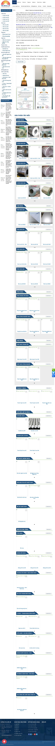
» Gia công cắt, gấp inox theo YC (6, 96)
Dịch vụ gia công (4, 71)
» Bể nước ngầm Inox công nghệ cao (6, 58)
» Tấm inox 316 (5, 28)
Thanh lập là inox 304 (34, 450)
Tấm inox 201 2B (24, 244)
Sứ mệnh (44, 6)
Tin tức (42, 742)
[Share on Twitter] (31, 734)
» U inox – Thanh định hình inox (6, 84)
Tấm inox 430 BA (37, 283)
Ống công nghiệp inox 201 (34, 332)
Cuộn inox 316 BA (38, 178)
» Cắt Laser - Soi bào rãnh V (6, 87)
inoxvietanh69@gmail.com (21, 49)
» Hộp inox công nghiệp (5, 42)
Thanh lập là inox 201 (21, 450)
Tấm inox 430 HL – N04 (50, 283)
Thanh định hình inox (34, 628)
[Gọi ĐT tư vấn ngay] (53, 370)
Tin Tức (14, 10)
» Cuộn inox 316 (5, 19)
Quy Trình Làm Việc (32, 724)
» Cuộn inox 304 (5, 15)
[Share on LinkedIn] (37, 734)
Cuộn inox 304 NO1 (49, 138)
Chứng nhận (49, 6)
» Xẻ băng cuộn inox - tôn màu (6, 93)
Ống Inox (29, 2)
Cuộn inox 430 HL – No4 (49, 197)
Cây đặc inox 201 (21, 430)
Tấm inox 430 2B (24, 283)
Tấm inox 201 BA (49, 244)
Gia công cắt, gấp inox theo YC (22, 710)
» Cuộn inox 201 (5, 17)
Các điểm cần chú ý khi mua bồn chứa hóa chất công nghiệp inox (8, 139)
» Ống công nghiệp (6, 36)
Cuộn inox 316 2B (50, 178)
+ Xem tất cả (48, 119)
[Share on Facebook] (29, 734)
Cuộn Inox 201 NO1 (25, 158)
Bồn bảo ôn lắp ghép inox (34, 498)
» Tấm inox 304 (5, 24)
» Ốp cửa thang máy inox (6, 81)
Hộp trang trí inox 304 (34, 359)
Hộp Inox (33, 2)
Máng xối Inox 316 (50, 567)
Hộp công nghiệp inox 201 (21, 379)
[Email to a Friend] (33, 734)
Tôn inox (22, 548)
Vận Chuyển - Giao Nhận (33, 729)
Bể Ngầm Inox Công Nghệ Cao (34, 474)
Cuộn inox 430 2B (37, 197)
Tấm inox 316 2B (24, 264)
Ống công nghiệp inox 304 (47, 332)
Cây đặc (44, 2)
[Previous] (16, 134)
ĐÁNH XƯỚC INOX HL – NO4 (22, 668)
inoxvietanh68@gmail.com (37, 48)
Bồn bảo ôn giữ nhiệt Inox (25, 6)
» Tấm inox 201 (5, 26)
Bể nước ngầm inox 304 (22, 473)
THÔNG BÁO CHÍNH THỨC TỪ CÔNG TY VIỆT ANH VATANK (8, 171)
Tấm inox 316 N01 (37, 264)
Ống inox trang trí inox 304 (34, 311)
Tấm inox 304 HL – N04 (24, 224)
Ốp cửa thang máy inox (22, 608)
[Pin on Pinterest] (35, 734)
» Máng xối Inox (5, 75)
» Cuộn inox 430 (5, 21)
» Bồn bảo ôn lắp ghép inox (5, 64)
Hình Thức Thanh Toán (33, 727)
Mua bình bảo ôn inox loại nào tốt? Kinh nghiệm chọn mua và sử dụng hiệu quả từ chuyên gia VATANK (9, 179)
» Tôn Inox (4, 73)
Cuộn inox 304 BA (24, 138)
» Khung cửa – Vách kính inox (6, 78)
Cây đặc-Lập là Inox (5, 46)
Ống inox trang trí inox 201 (22, 311)
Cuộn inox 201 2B (37, 158)
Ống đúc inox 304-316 (21, 331)
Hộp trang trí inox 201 (22, 359)
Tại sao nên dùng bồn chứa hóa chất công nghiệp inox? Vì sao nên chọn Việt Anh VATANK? (9, 146)
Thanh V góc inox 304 (34, 402)
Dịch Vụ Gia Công (37, 742)
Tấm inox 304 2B (37, 224)
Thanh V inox (39, 2)
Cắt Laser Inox (22, 648)
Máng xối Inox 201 (25, 567)
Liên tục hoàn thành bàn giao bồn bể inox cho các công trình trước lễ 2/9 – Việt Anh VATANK (9, 107)
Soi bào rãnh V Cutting (34, 648)
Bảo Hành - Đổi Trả (32, 725)
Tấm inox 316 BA (49, 264)
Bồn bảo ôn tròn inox (21, 497)
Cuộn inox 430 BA (24, 197)
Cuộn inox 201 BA (50, 158)
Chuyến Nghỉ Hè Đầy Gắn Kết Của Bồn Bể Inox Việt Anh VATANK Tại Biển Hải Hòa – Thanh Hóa (9, 155)
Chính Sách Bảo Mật (32, 731)
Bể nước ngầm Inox (5, 52)
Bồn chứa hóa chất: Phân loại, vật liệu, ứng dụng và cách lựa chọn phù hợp (9, 122)
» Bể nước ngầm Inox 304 (6, 55)
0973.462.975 (7, 724)
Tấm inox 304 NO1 (49, 224)
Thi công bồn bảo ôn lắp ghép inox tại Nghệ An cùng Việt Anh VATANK (8, 114)
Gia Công (39, 6)
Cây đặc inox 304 (34, 430)
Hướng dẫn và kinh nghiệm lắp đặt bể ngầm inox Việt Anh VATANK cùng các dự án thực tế (9, 164)
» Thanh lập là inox (6, 50)
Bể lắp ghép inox (34, 6)
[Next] (52, 134)
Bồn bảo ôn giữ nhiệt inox (5, 61)
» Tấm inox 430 (5, 30)
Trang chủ (14, 2)
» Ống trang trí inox (6, 34)
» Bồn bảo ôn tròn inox (6, 67)
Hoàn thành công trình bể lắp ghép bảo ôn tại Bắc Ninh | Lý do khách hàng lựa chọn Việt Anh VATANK (9, 130)
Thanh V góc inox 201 (21, 402)
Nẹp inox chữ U (22, 628)
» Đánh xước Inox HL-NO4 (6, 90)
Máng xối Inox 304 (37, 567)
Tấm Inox (24, 2)
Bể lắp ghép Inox (21, 521)
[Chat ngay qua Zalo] (53, 375)
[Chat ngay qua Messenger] (53, 373)
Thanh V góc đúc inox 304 (46, 403)
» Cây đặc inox (5, 48)
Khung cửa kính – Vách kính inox (22, 588)
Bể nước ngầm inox (16, 6)
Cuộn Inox (19, 2)
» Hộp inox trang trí (6, 40)
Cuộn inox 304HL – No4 (37, 138)
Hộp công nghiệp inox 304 (34, 379)
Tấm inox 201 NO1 (37, 244)
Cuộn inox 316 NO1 (26, 178)
